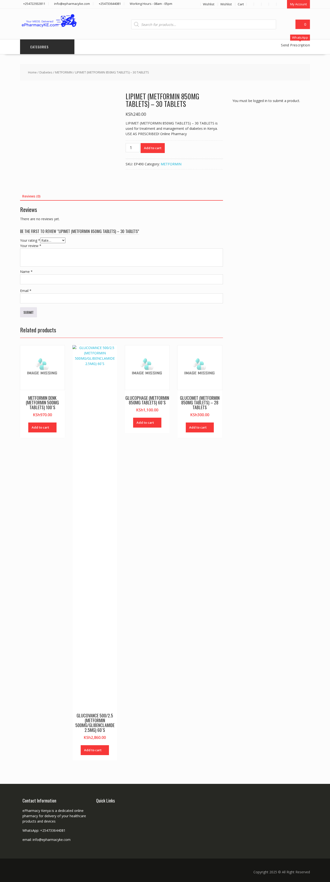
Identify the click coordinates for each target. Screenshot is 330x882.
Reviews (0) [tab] (31, 196)
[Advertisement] (268, 198)
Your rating (30, 240)
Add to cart (152, 148)
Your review (30, 245)
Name (26, 271)
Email (25, 290)
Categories (39, 46)
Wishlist (208, 4)
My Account (298, 4)
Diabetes (45, 72)
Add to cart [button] (40, 427)
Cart (241, 4)
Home (32, 72)
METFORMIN (63, 72)
